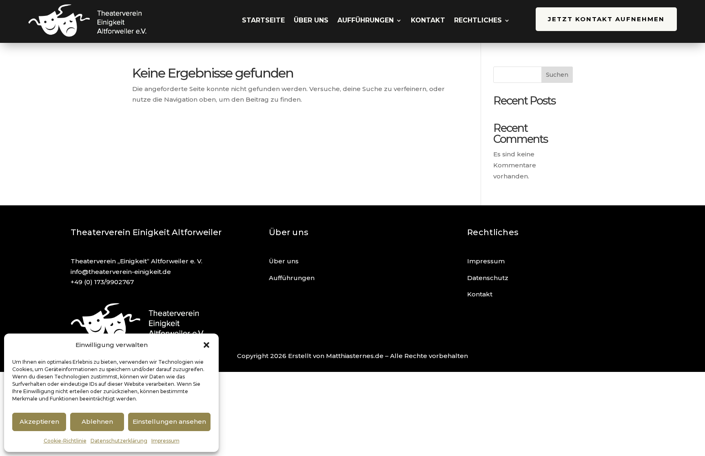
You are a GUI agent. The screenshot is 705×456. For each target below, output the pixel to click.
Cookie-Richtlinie (65, 441)
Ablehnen (97, 421)
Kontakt (428, 20)
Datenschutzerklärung (119, 441)
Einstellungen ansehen (169, 421)
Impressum (165, 441)
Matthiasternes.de (355, 356)
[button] (206, 345)
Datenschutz (487, 278)
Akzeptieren (39, 421)
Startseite (263, 20)
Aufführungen (365, 20)
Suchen (557, 74)
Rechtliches (478, 20)
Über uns (311, 20)
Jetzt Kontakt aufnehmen (606, 19)
